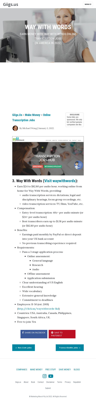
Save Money (65, 369)
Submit (48, 388)
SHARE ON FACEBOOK (34, 332)
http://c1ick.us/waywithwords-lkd (38, 308)
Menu (87, 4)
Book (33, 382)
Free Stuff (50, 369)
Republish (77, 382)
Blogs (77, 369)
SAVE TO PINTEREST (56, 334)
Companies (21, 369)
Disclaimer (50, 382)
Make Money (32, 115)
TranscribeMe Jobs (68, 347)
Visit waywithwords (60, 180)
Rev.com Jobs (25, 347)
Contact (41, 382)
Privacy (68, 382)
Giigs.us (10, 4)
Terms (59, 382)
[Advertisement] (48, 83)
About (26, 382)
